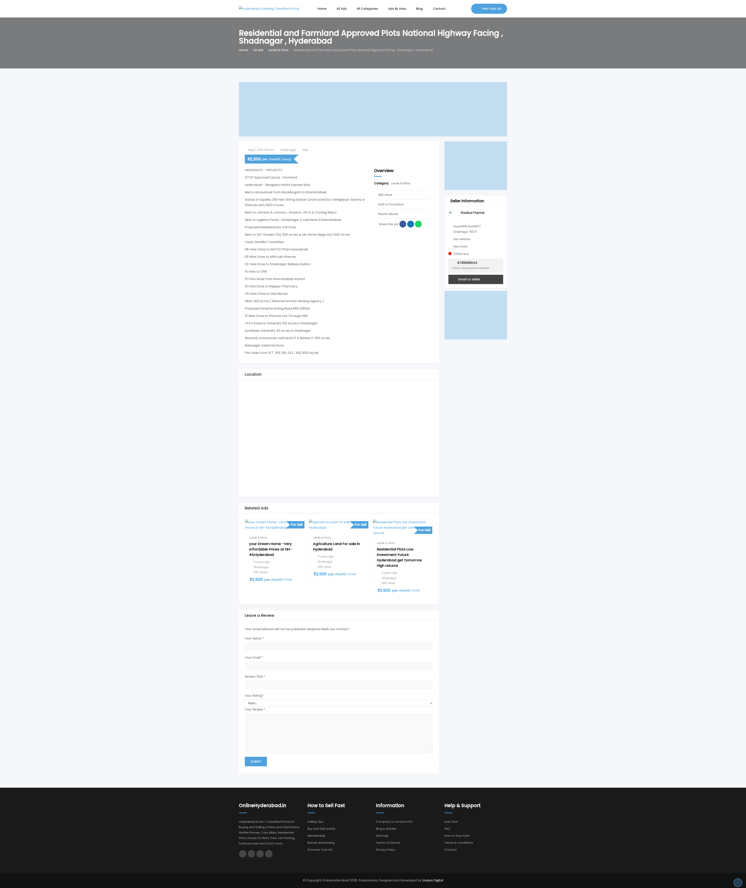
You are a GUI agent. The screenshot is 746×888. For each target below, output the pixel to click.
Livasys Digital (432, 880)
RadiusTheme (473, 212)
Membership (316, 836)
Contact (439, 9)
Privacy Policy (385, 850)
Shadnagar (288, 150)
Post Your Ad (491, 9)
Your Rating (254, 695)
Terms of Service (388, 843)
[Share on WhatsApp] (418, 224)
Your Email (254, 657)
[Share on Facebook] (402, 224)
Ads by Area (397, 9)
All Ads (341, 9)
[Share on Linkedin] (410, 224)
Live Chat (451, 822)
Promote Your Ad (320, 850)
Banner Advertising (321, 843)
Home (322, 9)
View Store (460, 246)
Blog (419, 9)
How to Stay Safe (457, 836)
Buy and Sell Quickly (321, 829)
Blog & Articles (386, 829)
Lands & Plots (400, 183)
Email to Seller (469, 279)
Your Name (254, 638)
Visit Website (462, 239)
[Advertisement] (355, 109)
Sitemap (382, 836)
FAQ (447, 829)
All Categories (367, 9)
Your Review (255, 709)
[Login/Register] (466, 9)
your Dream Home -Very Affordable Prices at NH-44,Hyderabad (270, 549)
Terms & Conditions (458, 843)
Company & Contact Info (394, 822)
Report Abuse (388, 214)
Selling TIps (315, 822)
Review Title (255, 676)
